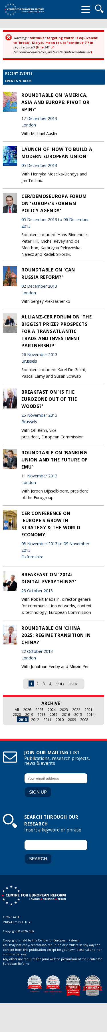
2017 (54, 714)
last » (72, 683)
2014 (90, 714)
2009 (72, 719)
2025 (39, 709)
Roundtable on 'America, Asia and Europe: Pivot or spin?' (55, 102)
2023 (64, 709)
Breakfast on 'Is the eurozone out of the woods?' (49, 399)
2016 (66, 714)
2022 (76, 709)
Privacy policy (17, 922)
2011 (47, 719)
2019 (29, 714)
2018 (41, 714)
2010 (60, 719)
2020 (17, 714)
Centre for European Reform (24, 9)
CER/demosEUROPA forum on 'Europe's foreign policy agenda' (54, 203)
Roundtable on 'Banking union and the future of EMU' (54, 459)
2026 (27, 709)
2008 (84, 719)
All (17, 709)
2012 (35, 719)
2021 (88, 709)
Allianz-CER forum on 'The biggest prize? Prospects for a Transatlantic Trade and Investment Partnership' (56, 331)
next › (59, 683)
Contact (11, 917)
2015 (78, 714)
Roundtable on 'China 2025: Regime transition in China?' (55, 635)
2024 (52, 709)
